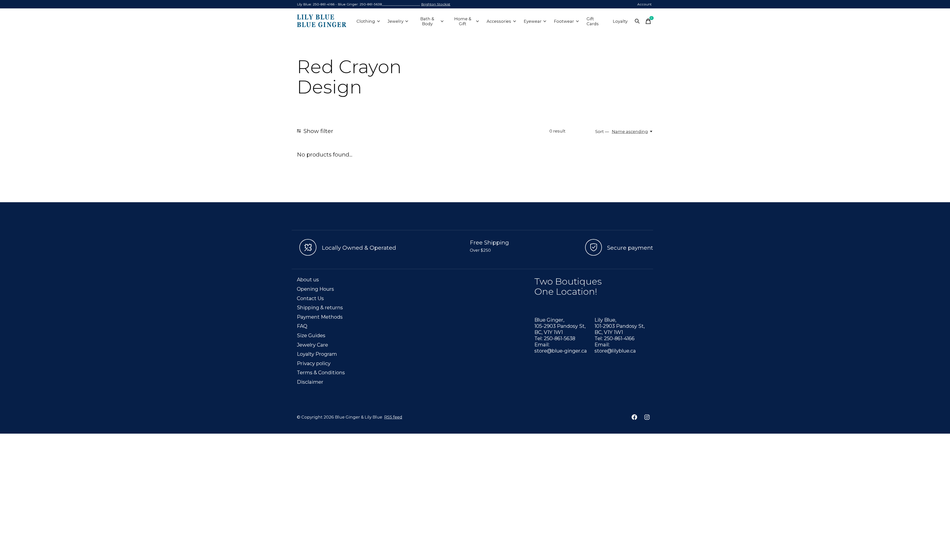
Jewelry (396, 21)
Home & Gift (462, 21)
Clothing (365, 21)
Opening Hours (315, 289)
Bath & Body (427, 21)
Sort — (602, 131)
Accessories (499, 21)
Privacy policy (314, 363)
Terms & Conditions (321, 372)
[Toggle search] (637, 21)
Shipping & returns (320, 307)
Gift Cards (593, 21)
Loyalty (620, 21)
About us (308, 279)
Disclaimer (310, 382)
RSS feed (393, 417)
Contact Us (310, 298)
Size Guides (311, 335)
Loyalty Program (317, 354)
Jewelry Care (312, 345)
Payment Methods (320, 317)
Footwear (564, 21)
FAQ (302, 326)
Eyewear (533, 21)
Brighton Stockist (435, 4)
